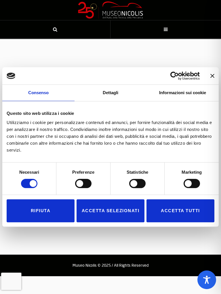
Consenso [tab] (38, 92)
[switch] (83, 183)
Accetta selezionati (111, 210)
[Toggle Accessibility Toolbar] (207, 280)
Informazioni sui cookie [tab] (182, 92)
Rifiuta (41, 210)
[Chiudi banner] (212, 76)
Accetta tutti (180, 210)
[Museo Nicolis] (110, 10)
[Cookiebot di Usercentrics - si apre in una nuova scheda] (174, 75)
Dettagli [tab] (110, 92)
